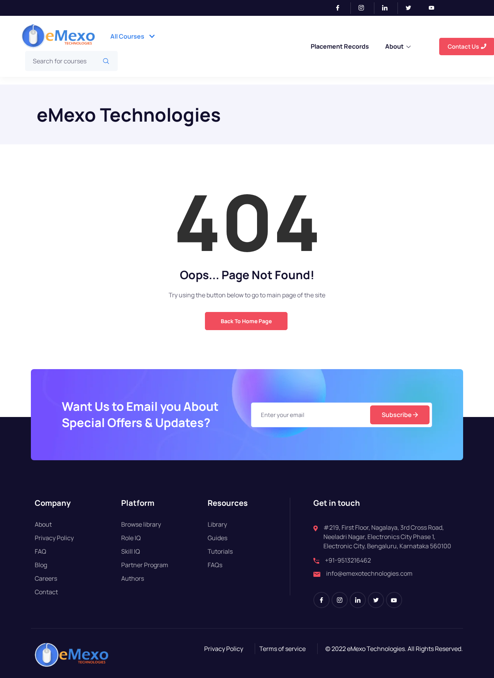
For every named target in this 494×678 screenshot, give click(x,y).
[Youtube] (434, 8)
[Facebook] (341, 8)
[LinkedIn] (388, 8)
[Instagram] (364, 8)
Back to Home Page (246, 321)
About (394, 46)
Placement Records (340, 46)
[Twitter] (411, 8)
